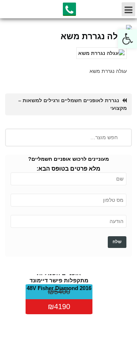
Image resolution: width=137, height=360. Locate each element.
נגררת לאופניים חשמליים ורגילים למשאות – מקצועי (72, 104)
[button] (127, 38)
